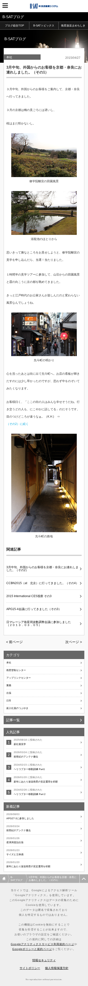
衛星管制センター (16, 670)
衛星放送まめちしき (73, 25)
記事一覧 (13, 720)
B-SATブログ (16, 878)
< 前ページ (14, 642)
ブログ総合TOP (14, 25)
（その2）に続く (17, 424)
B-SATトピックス (43, 25)
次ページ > (73, 642)
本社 (9, 57)
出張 (8, 693)
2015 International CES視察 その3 (29, 596)
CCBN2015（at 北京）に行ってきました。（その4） (42, 583)
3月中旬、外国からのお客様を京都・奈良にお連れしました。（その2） (42, 569)
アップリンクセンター (18, 677)
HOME (4, 878)
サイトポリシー (30, 968)
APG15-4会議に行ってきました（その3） (33, 609)
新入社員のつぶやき (17, 708)
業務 (8, 685)
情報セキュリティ (44, 960)
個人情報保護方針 (56, 968)
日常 (8, 700)
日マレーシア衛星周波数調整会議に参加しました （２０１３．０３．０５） (40, 623)
